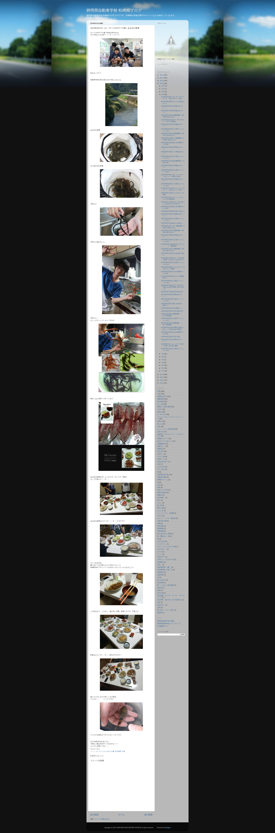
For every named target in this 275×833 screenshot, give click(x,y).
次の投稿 (94, 815)
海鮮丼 (159, 495)
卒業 (158, 391)
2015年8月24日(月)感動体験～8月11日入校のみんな (172, 134)
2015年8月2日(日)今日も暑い (171, 336)
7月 (162, 354)
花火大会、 (161, 605)
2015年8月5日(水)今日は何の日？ (172, 311)
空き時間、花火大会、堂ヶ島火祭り (169, 600)
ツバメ (159, 554)
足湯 (158, 607)
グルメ (159, 503)
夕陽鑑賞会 (161, 444)
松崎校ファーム (162, 480)
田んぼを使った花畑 (164, 533)
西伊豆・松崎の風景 (164, 407)
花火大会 (160, 451)
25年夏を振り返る (163, 474)
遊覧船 (159, 449)
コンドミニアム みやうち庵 (105, 751)
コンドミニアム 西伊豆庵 (165, 429)
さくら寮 (160, 404)
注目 (158, 485)
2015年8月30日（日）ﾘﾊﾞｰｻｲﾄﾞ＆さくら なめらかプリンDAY (172, 97)
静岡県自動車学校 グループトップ (168, 623)
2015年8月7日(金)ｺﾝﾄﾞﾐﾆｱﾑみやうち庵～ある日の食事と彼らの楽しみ (172, 287)
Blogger (168, 827)
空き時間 (118, 751)
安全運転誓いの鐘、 (164, 567)
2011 (161, 383)
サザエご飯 (161, 456)
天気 (158, 464)
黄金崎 (159, 612)
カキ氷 (159, 409)
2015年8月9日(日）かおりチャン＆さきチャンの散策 (173, 268)
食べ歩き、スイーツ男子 (165, 610)
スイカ (159, 552)
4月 (162, 362)
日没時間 (160, 582)
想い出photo (161, 580)
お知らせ (160, 431)
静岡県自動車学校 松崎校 (165, 621)
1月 (162, 371)
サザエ (159, 516)
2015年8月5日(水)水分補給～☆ (171, 308)
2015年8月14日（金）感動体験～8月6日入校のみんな (172, 226)
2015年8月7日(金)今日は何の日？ (172, 292)
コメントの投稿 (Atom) (102, 819)
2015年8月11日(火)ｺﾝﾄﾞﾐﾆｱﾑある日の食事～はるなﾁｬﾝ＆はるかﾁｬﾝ (172, 258)
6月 (162, 357)
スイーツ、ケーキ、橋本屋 (166, 518)
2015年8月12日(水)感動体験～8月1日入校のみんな (172, 249)
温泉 (158, 590)
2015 (162, 83)
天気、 (159, 564)
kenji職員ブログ (162, 626)
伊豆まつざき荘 (162, 490)
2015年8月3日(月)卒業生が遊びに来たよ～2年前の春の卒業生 (172, 328)
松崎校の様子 (161, 396)
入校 (158, 394)
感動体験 (160, 399)
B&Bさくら (161, 459)
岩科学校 (160, 575)
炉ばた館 (160, 593)
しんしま (160, 510)
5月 (162, 359)
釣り (158, 500)
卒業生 (159, 421)
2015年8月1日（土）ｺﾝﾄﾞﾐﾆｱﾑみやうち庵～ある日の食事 (172, 345)
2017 (162, 78)
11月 (163, 89)
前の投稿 (148, 815)
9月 (162, 91)
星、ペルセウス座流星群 (165, 585)
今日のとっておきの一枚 (165, 559)
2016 (162, 80)
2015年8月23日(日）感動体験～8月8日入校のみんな (172, 139)
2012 (162, 380)
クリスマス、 (161, 544)
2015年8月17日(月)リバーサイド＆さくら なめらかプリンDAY (173, 189)
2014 (162, 374)
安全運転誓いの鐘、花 (164, 569)
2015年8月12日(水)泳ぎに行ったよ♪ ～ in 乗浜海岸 (173, 245)
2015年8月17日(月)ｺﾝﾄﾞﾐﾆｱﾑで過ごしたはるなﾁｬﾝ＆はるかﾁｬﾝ (173, 203)
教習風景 (160, 528)
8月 (162, 94)
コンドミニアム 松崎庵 (165, 513)
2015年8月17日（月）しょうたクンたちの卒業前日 (172, 198)
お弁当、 (160, 454)
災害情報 (160, 531)
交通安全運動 (161, 477)
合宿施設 (160, 562)
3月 (162, 365)
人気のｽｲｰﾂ (161, 557)
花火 (158, 602)
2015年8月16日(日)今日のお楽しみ (173, 211)
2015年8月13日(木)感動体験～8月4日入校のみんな (172, 231)
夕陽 (158, 523)
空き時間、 (161, 497)
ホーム (121, 815)
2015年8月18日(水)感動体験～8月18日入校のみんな (172, 116)
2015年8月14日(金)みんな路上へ (172, 223)
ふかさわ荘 (161, 467)
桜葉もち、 (161, 446)
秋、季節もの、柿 (163, 536)
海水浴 (159, 588)
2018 (162, 75)
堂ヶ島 (159, 505)
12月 (163, 86)
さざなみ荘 (161, 541)
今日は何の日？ (162, 461)
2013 (162, 377)
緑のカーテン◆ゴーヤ (164, 441)
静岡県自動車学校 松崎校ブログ (114, 10)
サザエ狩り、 (161, 549)
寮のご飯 (160, 508)
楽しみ (159, 424)
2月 (162, 368)
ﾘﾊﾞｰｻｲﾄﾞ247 (161, 414)
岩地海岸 (160, 572)
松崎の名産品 (161, 492)
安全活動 (160, 526)
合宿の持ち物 (161, 521)
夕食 (123, 751)
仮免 (158, 487)
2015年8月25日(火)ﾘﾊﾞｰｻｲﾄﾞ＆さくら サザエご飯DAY (173, 120)
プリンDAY (161, 469)
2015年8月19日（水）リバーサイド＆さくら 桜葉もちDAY (172, 175)
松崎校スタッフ (162, 438)
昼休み (159, 412)
